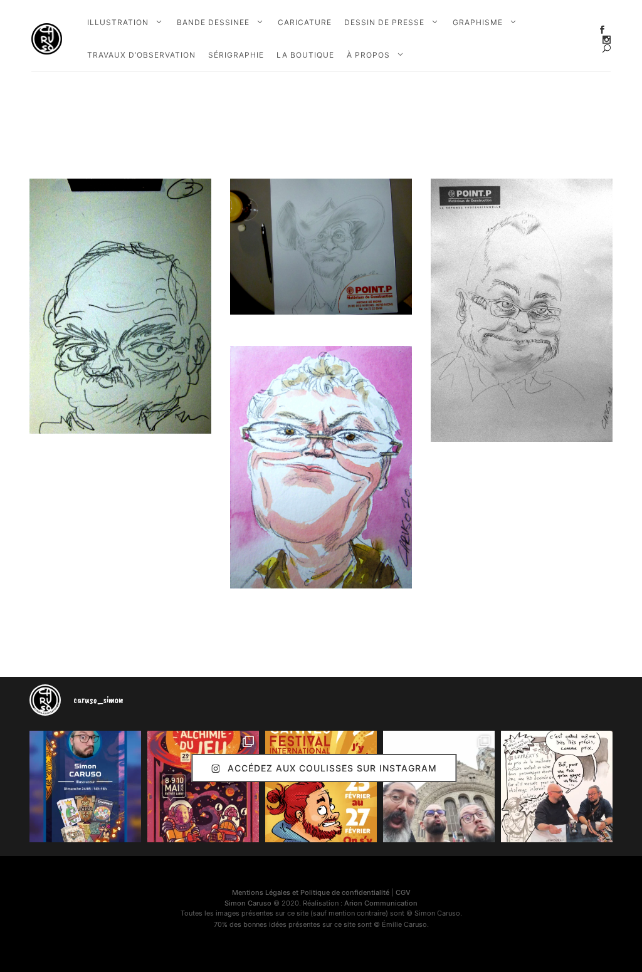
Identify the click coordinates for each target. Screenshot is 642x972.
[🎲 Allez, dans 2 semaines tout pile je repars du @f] (321, 786)
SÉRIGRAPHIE (236, 55)
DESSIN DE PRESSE (384, 22)
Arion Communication (381, 903)
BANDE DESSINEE (213, 22)
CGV (403, 892)
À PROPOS (368, 55)
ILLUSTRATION (118, 22)
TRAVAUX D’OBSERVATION (141, 55)
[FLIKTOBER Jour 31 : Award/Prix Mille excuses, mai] (557, 786)
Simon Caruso (247, 903)
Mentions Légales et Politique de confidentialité (310, 892)
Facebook (602, 30)
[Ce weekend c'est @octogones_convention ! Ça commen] (85, 786)
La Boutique (305, 55)
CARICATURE (305, 22)
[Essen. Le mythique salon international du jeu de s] (439, 786)
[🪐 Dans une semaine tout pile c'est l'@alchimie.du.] (203, 786)
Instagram (607, 40)
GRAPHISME (478, 22)
